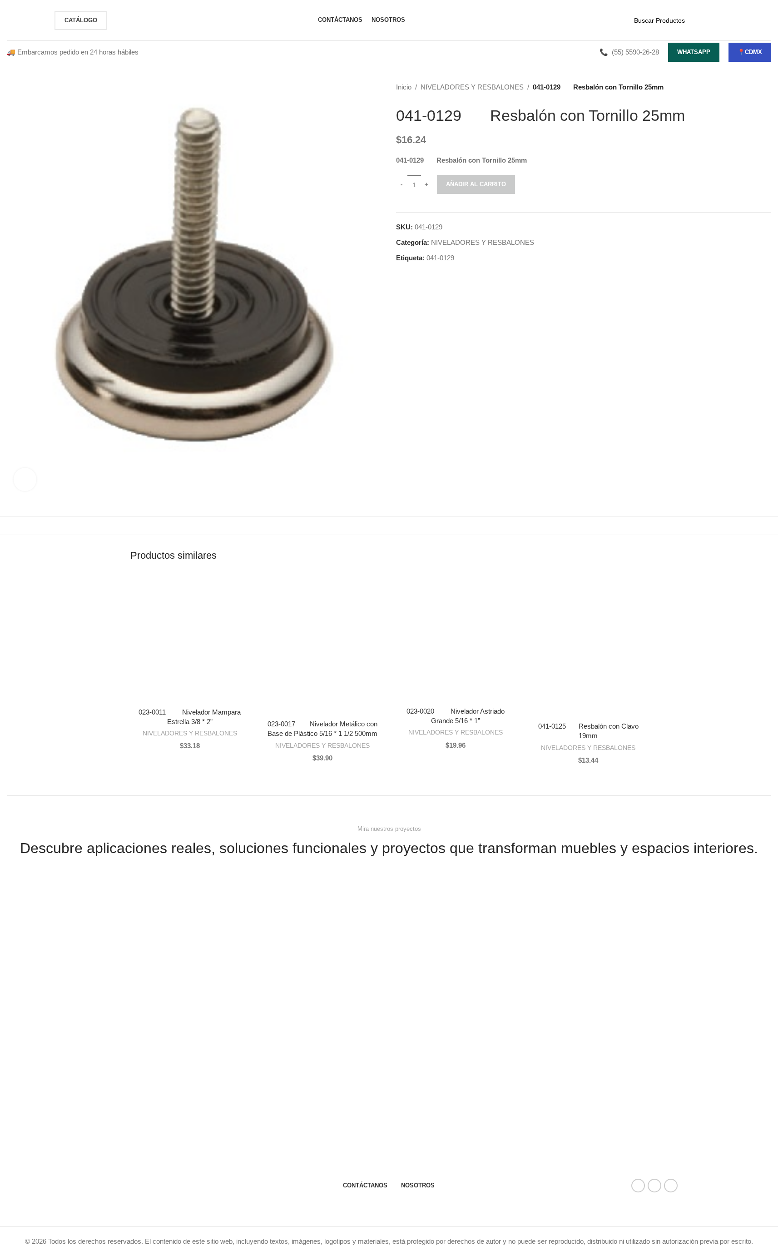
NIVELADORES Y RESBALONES (472, 87)
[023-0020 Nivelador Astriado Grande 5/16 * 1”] (455, 639)
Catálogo (80, 20)
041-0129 (440, 258)
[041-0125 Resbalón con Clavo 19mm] (588, 646)
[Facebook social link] (638, 1185)
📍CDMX (750, 52)
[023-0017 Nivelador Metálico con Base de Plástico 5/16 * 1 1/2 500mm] (322, 645)
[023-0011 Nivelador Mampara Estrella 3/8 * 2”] (190, 639)
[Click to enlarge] (25, 479)
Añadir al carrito (476, 184)
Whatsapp (693, 52)
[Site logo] (26, 19)
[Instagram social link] (654, 1185)
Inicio (403, 87)
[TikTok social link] (671, 1185)
